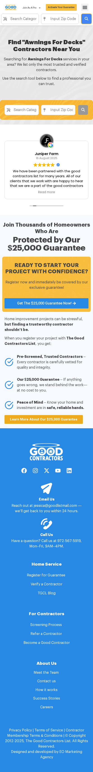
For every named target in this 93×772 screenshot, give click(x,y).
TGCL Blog (47, 593)
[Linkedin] (69, 470)
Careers (46, 707)
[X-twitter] (46, 470)
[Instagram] (35, 470)
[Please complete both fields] (86, 18)
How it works (46, 690)
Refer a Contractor (46, 634)
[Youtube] (57, 470)
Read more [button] (19, 192)
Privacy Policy (20, 730)
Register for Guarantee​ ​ (46, 575)
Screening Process (46, 625)
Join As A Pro (29, 8)
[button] (84, 7)
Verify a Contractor (46, 584)
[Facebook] (24, 470)
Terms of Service (49, 730)
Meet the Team (47, 672)
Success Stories (46, 698)
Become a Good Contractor (46, 643)
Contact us (46, 681)
